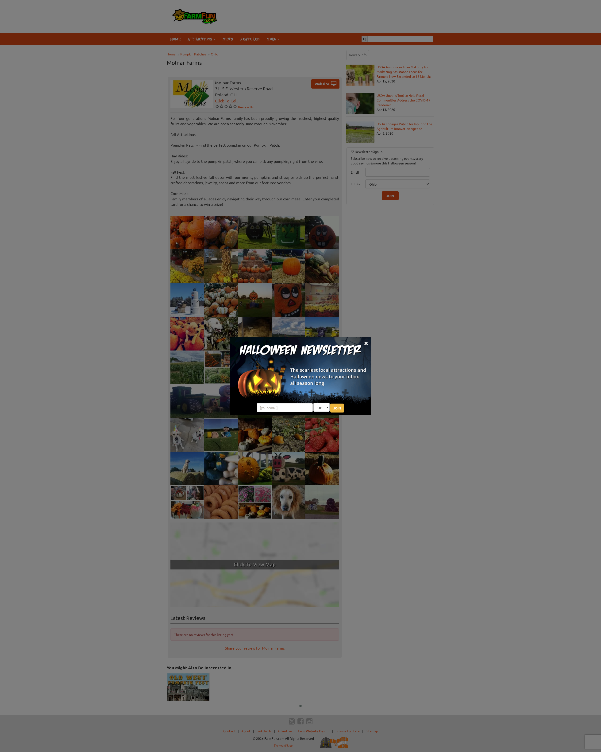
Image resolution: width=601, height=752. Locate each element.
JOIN (337, 408)
